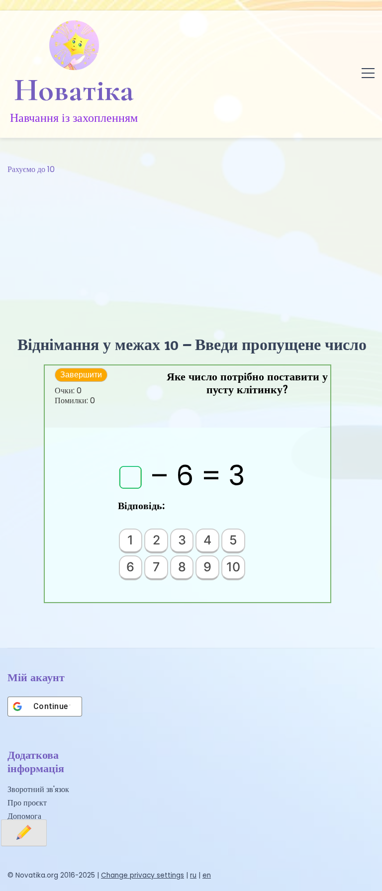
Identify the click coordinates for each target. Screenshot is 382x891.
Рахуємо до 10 (31, 169)
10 (233, 566)
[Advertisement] (191, 250)
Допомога (24, 816)
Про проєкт (27, 802)
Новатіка (74, 90)
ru (193, 875)
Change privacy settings (142, 875)
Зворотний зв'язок (38, 789)
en (206, 875)
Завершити (81, 374)
